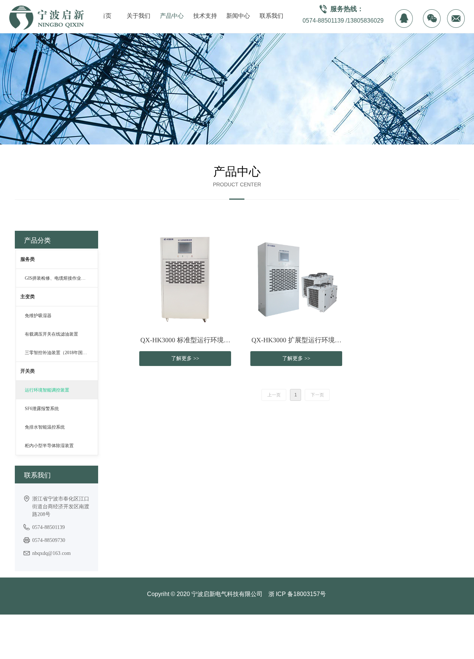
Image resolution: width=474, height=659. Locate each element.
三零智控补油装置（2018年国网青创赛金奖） (61, 352)
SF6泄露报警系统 (42, 408)
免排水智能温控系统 (45, 427)
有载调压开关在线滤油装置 (51, 334)
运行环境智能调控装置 (47, 390)
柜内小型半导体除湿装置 (49, 445)
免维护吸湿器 (38, 315)
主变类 (27, 296)
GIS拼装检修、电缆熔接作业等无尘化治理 (61, 278)
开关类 (27, 371)
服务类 (27, 259)
